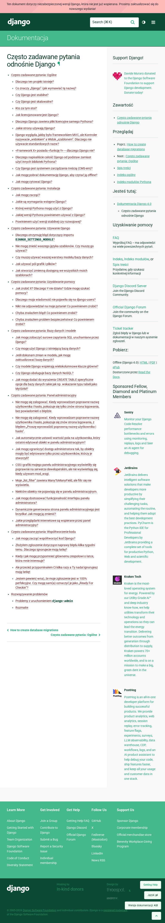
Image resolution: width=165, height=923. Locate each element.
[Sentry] (117, 418)
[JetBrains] (117, 475)
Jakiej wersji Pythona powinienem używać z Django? (50, 215)
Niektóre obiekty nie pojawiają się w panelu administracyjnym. (56, 491)
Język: (153, 895)
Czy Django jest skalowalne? (34, 101)
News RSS (98, 860)
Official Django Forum (129, 307)
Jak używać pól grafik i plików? (36, 264)
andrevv (117, 898)
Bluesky (97, 846)
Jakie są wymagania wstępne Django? (40, 201)
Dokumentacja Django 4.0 (134, 204)
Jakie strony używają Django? (35, 128)
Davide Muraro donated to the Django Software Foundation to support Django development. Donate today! (140, 83)
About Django (16, 820)
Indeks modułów (136, 259)
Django (19, 22)
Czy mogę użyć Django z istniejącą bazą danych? (47, 348)
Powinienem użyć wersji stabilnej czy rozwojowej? (48, 221)
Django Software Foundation (39, 910)
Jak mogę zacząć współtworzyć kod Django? (45, 538)
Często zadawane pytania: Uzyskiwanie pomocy (43, 281)
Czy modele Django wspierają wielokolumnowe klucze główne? (56, 366)
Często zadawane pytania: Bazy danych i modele (43, 330)
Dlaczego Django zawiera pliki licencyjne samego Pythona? (54, 121)
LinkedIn (97, 853)
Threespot (117, 890)
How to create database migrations (34, 630)
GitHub (96, 820)
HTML (144, 362)
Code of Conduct (18, 858)
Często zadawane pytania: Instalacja (35, 188)
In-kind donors (70, 889)
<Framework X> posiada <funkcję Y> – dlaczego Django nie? (55, 150)
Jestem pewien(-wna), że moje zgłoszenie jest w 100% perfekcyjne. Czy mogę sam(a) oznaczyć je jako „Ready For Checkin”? (54, 583)
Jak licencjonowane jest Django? (37, 115)
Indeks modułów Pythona (134, 182)
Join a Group (48, 820)
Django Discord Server (130, 286)
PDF (153, 362)
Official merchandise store (134, 834)
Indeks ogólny (126, 175)
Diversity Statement (20, 865)
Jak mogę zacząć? (27, 195)
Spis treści (124, 168)
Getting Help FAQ (78, 820)
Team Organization (19, 839)
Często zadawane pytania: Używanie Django (40, 228)
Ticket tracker (123, 328)
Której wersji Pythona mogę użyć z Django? (44, 208)
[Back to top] (156, 916)
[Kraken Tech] (117, 583)
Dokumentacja (27, 38)
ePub (116, 367)
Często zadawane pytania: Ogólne (34, 75)
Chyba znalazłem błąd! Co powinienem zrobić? (46, 313)
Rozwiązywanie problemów (29, 594)
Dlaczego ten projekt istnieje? (34, 81)
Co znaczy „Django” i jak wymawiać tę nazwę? (45, 88)
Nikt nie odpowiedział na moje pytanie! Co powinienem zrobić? (56, 306)
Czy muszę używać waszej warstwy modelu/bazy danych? (54, 257)
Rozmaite (21, 607)
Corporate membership (132, 827)
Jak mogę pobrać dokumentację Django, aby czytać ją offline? (56, 175)
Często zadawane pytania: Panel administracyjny (43, 395)
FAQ (116, 238)
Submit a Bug (49, 839)
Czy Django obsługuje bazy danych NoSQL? (44, 373)
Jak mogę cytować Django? (33, 181)
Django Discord (77, 827)
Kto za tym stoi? (26, 108)
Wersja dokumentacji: (143, 905)
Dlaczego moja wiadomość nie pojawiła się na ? (55, 299)
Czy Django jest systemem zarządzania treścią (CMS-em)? (54, 168)
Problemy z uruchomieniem (44, 601)
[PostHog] (117, 696)
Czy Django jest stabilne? (32, 95)
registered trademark (115, 910)
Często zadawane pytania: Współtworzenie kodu (43, 531)
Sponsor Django (127, 820)
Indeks (118, 259)
